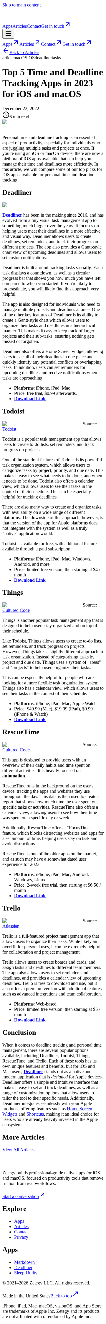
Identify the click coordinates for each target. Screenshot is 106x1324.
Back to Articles (24, 52)
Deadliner (23, 1267)
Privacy (21, 1237)
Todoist (9, 428)
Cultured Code (16, 610)
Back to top (61, 1295)
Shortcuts (35, 1114)
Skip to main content (21, 4)
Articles (19, 26)
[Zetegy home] (20, 17)
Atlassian (10, 926)
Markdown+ (25, 1262)
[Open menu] (8, 34)
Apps (7, 26)
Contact (34, 26)
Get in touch (52, 26)
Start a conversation (20, 1196)
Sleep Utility (25, 1272)
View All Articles (18, 1149)
